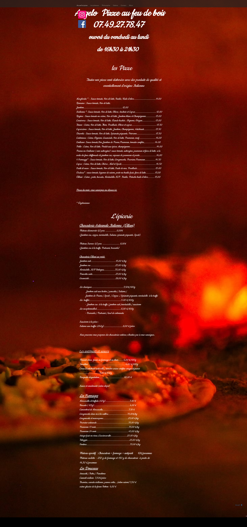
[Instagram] (82, 15)
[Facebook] (82, 24)
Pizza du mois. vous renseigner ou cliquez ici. (96, 190)
